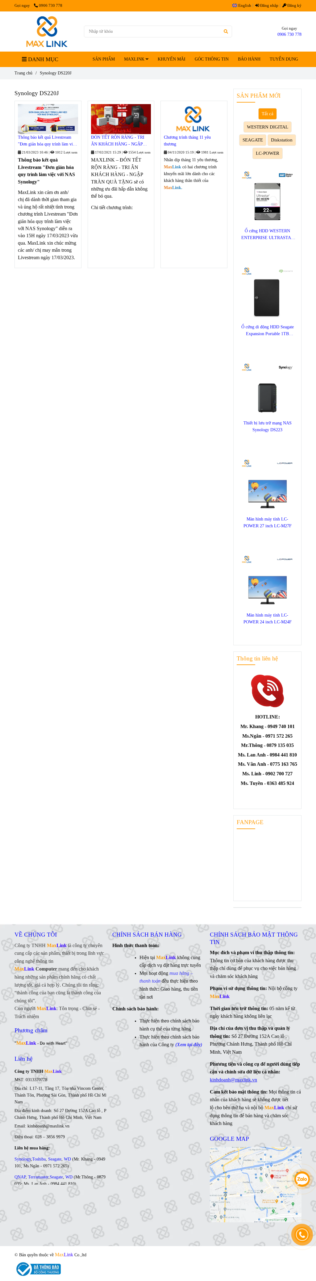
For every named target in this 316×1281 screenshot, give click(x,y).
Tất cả (267, 113)
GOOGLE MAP (229, 1139)
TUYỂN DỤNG (284, 59)
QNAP (20, 1177)
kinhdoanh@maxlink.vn (233, 1079)
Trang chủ (23, 73)
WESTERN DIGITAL (267, 126)
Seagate (54, 1159)
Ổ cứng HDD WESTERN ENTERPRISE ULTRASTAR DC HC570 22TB (267, 235)
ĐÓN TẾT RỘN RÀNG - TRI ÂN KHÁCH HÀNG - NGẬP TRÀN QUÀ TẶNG (117, 141)
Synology (23, 1159)
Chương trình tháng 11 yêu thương (187, 140)
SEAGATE (253, 139)
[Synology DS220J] (47, 31)
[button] (243, 6)
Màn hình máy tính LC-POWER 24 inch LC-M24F (267, 618)
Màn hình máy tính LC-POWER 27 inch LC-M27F (267, 522)
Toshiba (39, 1159)
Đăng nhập (268, 5)
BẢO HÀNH (249, 59)
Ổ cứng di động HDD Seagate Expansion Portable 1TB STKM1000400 (267, 331)
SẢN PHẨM (104, 59)
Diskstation (282, 139)
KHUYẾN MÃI (171, 59)
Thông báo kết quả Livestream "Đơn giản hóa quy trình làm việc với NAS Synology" (47, 141)
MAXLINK (135, 59)
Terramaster (38, 1177)
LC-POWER (267, 153)
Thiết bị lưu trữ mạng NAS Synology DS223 (267, 426)
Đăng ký (293, 5)
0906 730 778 (50, 5)
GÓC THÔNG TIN (212, 59)
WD (67, 1159)
